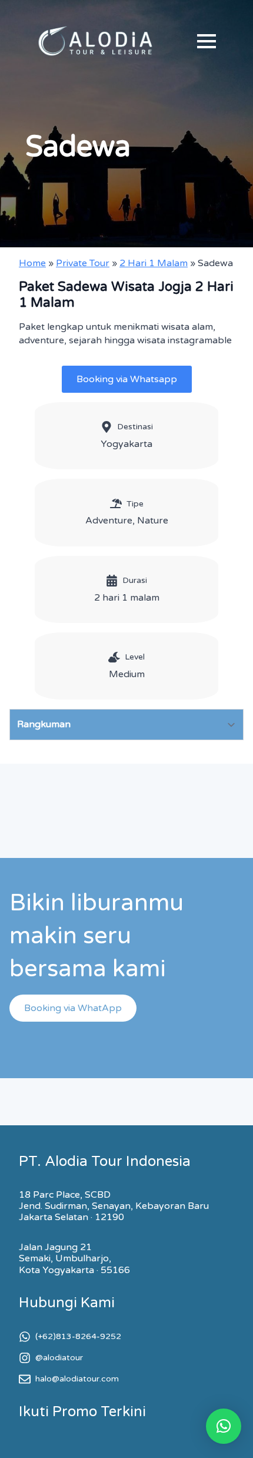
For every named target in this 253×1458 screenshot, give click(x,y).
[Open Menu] (206, 41)
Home (32, 263)
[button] (223, 1426)
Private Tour (82, 263)
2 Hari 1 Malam (153, 263)
